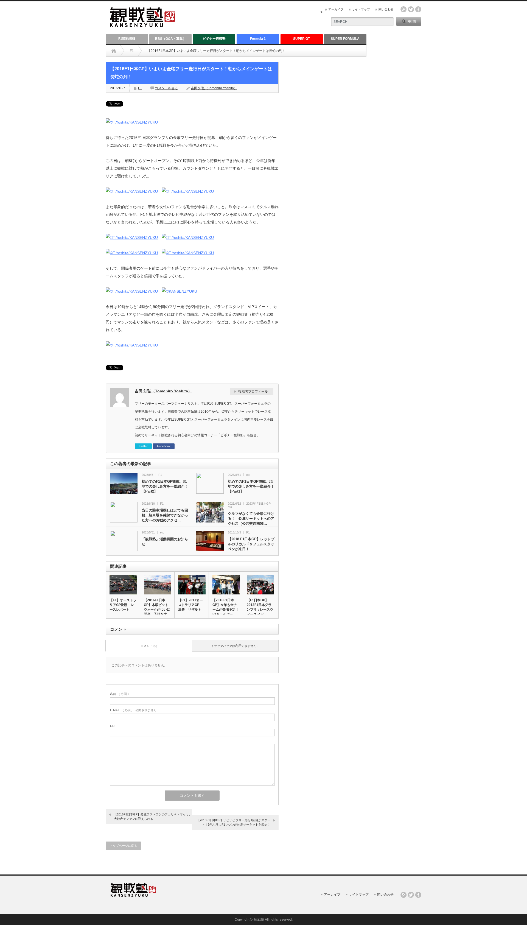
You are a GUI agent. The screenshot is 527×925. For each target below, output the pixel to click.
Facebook (163, 446)
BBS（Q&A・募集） (170, 39)
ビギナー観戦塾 (214, 39)
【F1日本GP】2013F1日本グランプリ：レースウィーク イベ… (260, 607)
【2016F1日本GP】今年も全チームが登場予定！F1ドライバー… (225, 607)
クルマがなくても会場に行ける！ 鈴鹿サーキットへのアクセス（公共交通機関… (251, 519)
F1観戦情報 (126, 39)
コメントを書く (166, 88)
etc (248, 474)
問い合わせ (386, 9)
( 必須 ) (119, 693)
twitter (411, 9)
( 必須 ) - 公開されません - (134, 710)
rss (403, 9)
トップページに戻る (123, 845)
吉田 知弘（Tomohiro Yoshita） (214, 88)
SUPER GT (301, 39)
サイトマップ (361, 9)
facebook (418, 9)
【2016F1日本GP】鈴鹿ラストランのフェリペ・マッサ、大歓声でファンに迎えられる (153, 816)
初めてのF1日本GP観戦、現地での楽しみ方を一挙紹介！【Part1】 (251, 486)
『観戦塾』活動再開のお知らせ (165, 541)
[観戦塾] (142, 25)
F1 (132, 51)
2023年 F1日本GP (258, 503)
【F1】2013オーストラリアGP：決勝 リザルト (190, 604)
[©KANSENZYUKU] (179, 291)
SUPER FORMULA (345, 39)
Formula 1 (258, 39)
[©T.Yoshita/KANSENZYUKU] (132, 122)
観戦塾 (259, 919)
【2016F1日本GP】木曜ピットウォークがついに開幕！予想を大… (157, 607)
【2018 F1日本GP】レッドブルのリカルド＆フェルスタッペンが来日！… (251, 544)
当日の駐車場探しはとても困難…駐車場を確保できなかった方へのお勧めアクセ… (165, 515)
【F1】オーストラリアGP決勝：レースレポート (123, 604)
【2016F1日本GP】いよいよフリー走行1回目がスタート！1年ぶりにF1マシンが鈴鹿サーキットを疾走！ (233, 822)
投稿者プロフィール (253, 391)
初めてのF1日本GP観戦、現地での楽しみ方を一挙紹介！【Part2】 (165, 486)
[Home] (113, 50)
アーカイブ (335, 9)
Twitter (143, 446)
